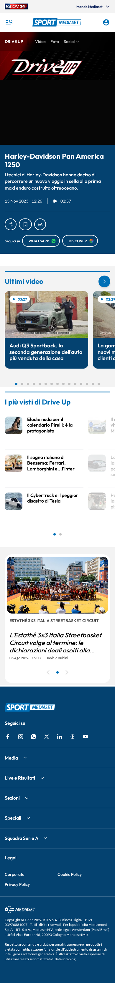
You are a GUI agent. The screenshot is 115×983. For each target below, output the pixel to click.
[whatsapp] (34, 737)
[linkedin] (60, 737)
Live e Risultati (20, 778)
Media (11, 758)
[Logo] (57, 22)
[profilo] (106, 22)
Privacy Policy (17, 884)
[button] (57, 22)
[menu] (9, 22)
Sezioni (12, 798)
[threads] (72, 737)
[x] (47, 737)
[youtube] (85, 737)
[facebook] (8, 737)
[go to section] (104, 281)
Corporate (14, 874)
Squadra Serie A (21, 838)
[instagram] (21, 737)
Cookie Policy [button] (70, 874)
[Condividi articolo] (11, 224)
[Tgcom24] (16, 6)
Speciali (13, 818)
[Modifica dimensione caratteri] (40, 224)
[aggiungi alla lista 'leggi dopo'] (25, 224)
